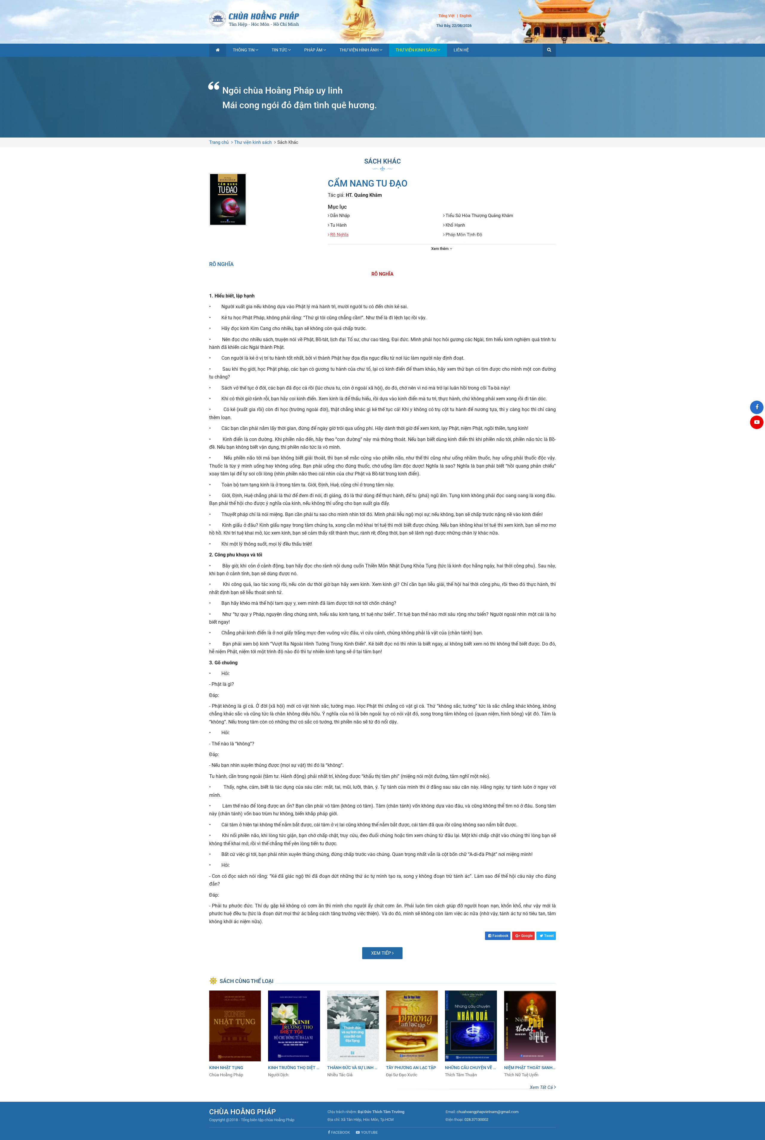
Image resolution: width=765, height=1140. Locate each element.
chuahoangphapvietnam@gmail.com (487, 1112)
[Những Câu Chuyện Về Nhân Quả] (471, 1034)
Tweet (549, 936)
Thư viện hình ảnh (359, 50)
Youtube (369, 1132)
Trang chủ (219, 142)
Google (527, 936)
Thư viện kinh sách (416, 50)
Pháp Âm (313, 50)
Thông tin (244, 50)
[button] (549, 50)
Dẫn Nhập (340, 215)
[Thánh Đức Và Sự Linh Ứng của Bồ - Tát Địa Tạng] (353, 1034)
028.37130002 (476, 1119)
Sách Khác (287, 142)
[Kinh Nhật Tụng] (235, 1034)
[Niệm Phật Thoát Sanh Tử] (530, 1034)
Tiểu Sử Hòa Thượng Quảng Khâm (479, 215)
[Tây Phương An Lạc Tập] (412, 1034)
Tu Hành (338, 225)
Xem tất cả (542, 1087)
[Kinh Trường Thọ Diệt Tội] (294, 1034)
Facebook (500, 936)
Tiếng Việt (446, 16)
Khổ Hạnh (455, 225)
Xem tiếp (381, 953)
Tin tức (279, 50)
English (466, 16)
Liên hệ (461, 50)
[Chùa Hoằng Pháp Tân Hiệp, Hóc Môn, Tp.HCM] (382, 18)
